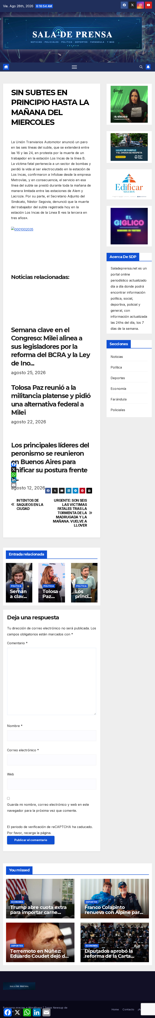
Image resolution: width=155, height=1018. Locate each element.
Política (16, 586)
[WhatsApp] (51, 474)
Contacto (128, 1009)
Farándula (119, 399)
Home (115, 1009)
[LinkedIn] (51, 479)
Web (10, 774)
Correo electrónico (23, 750)
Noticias (117, 357)
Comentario (17, 643)
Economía (118, 389)
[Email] (51, 485)
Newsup (58, 1007)
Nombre (15, 726)
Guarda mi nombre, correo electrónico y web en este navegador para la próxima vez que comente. (48, 808)
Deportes (118, 378)
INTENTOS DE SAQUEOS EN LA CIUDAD (30, 504)
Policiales (118, 410)
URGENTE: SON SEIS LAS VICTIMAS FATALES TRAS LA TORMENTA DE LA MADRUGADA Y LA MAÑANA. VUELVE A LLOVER (70, 512)
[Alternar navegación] (74, 67)
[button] (141, 67)
